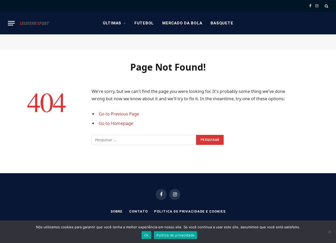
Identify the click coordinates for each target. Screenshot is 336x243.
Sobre (117, 211)
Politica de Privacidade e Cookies (189, 211)
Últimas (112, 23)
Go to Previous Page (119, 114)
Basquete (222, 23)
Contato (138, 211)
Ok (146, 235)
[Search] (326, 6)
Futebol (144, 23)
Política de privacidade (175, 235)
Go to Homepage (116, 123)
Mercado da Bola (182, 23)
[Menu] (11, 23)
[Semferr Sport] (34, 23)
